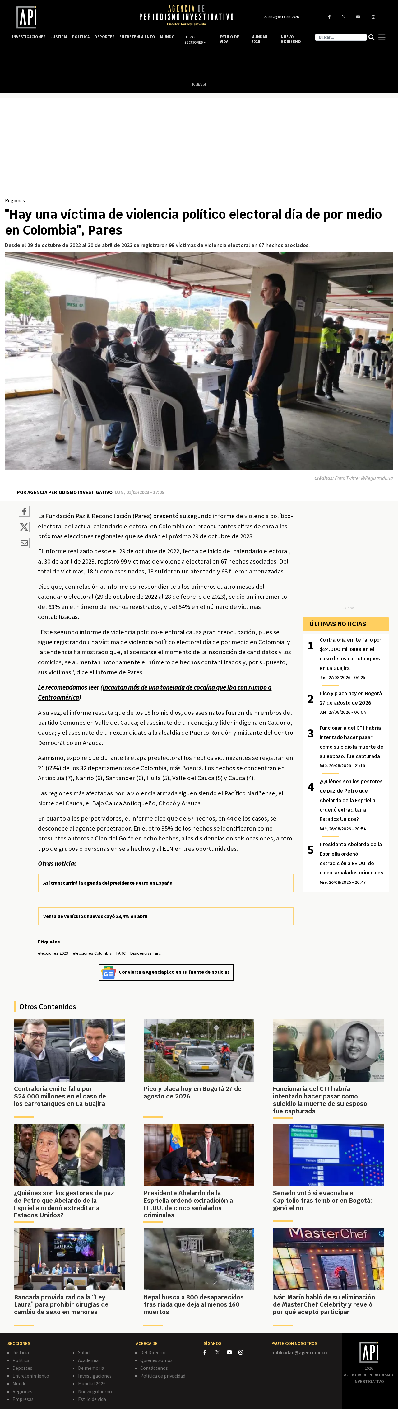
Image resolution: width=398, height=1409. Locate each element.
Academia (88, 1360)
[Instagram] (243, 1352)
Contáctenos (154, 1368)
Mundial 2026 (92, 1383)
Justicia (20, 1352)
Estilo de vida (92, 1399)
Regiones (15, 200)
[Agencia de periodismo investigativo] (70, 17)
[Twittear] (24, 530)
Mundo (19, 1383)
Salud (84, 1352)
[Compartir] (24, 512)
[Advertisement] (199, 150)
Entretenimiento (30, 1376)
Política (20, 1360)
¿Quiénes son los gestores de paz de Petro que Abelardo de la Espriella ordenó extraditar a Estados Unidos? (351, 804)
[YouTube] (232, 1352)
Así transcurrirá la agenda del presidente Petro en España (108, 883)
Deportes (22, 1368)
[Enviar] (24, 544)
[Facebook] (209, 1352)
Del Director (153, 1352)
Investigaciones (95, 1376)
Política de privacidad (162, 1376)
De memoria (91, 1368)
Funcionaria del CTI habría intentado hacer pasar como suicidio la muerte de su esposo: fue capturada (351, 747)
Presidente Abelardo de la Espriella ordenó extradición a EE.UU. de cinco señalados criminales (351, 863)
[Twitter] (220, 1352)
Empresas (23, 1399)
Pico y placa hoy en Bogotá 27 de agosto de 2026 (351, 702)
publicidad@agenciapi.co (299, 1352)
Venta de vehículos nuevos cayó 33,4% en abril (95, 916)
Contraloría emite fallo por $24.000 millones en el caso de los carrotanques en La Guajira (351, 659)
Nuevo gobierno (95, 1391)
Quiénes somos (156, 1360)
